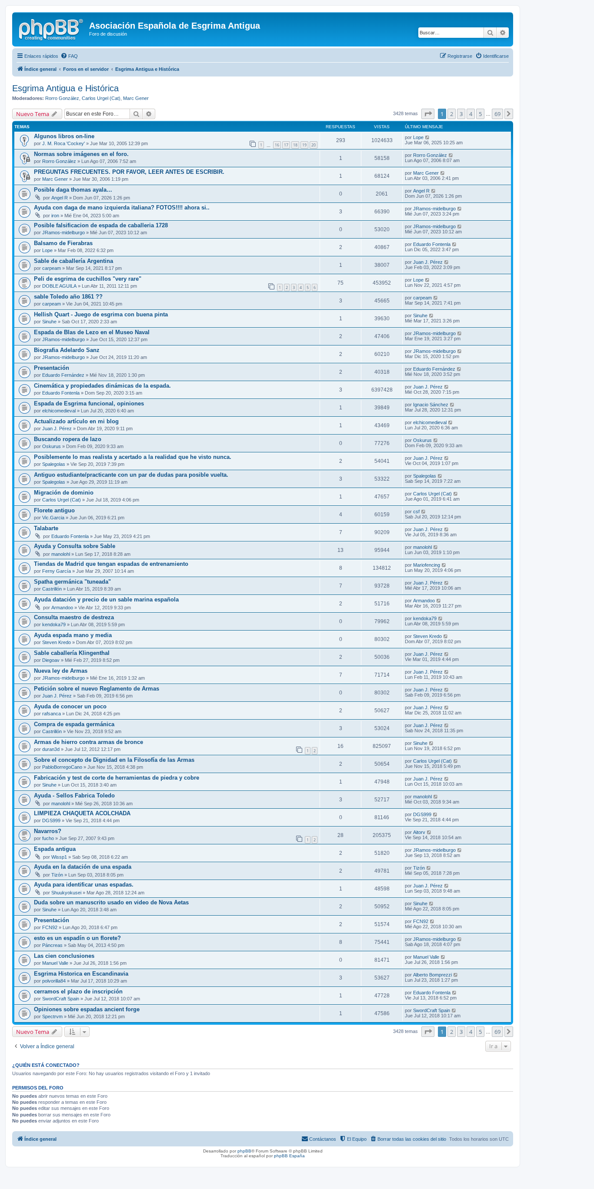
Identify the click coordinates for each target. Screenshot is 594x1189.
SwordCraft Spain (60, 998)
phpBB (244, 1151)
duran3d (51, 749)
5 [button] (480, 114)
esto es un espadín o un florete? (77, 938)
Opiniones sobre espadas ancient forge (87, 1009)
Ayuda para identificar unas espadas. (83, 884)
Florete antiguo (54, 510)
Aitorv (419, 832)
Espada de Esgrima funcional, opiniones (89, 403)
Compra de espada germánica (74, 724)
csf (416, 511)
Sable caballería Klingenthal (72, 653)
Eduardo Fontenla (432, 244)
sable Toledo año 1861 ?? (68, 296)
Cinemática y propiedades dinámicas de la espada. (102, 385)
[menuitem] (69, 56)
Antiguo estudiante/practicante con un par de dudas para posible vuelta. (131, 475)
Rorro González (62, 98)
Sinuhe (49, 321)
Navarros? (47, 831)
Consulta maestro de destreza (74, 617)
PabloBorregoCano (62, 767)
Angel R (59, 197)
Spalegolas (53, 464)
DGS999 (51, 820)
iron (55, 215)
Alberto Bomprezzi (432, 974)
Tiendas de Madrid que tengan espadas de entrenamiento (111, 564)
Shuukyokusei (66, 892)
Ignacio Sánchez (430, 404)
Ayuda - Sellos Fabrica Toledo (74, 795)
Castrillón (52, 588)
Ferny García (56, 571)
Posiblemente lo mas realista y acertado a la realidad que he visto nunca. (132, 457)
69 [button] (497, 114)
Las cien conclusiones (64, 956)
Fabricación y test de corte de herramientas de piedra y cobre (116, 777)
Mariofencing (426, 565)
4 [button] (470, 114)
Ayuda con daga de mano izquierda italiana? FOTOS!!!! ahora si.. (122, 207)
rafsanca (51, 713)
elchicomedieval (59, 410)
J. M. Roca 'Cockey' (63, 143)
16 (277, 145)
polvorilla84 (54, 980)
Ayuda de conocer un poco (70, 706)
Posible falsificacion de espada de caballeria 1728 (101, 225)
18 (295, 145)
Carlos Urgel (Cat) (101, 98)
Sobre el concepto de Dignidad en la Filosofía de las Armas (114, 760)
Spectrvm (52, 1016)
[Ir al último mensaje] (427, 137)
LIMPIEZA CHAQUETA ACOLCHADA (82, 813)
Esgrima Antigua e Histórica (65, 88)
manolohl (60, 554)
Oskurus (51, 446)
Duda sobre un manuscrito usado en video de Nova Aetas (111, 902)
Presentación (51, 368)
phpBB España (289, 1155)
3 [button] (461, 114)
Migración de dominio (63, 492)
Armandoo (62, 607)
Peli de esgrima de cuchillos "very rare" (87, 279)
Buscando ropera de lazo (67, 439)
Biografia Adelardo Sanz (67, 350)
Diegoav (51, 660)
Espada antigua (55, 849)
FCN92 (49, 927)
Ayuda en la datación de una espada (82, 867)
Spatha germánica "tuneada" (72, 581)
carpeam (51, 268)
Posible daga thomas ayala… (73, 189)
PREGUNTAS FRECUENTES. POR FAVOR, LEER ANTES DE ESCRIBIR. (129, 172)
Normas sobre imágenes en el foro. (81, 154)
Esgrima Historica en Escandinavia (81, 973)
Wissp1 (59, 857)
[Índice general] (51, 28)
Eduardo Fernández (63, 375)
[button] (427, 114)
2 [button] (451, 114)
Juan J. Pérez (428, 262)
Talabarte (46, 528)
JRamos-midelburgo (434, 208)
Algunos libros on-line (64, 136)
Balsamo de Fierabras (63, 243)
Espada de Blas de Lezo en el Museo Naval (92, 332)
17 (286, 145)
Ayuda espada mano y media (73, 635)
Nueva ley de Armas (60, 671)
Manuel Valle (55, 963)
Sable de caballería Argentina (73, 261)
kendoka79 (54, 624)
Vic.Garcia (53, 517)
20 (313, 145)
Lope (418, 137)
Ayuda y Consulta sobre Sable (74, 546)
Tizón (57, 874)
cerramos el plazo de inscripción (78, 991)
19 (304, 145)
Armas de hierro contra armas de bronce (88, 742)
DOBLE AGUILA (59, 286)
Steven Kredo (56, 642)
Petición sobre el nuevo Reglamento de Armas (96, 688)
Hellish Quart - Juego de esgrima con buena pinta (101, 314)
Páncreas (52, 945)
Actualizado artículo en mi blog (76, 421)
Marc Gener (136, 98)
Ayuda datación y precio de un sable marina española (106, 599)
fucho (48, 838)
